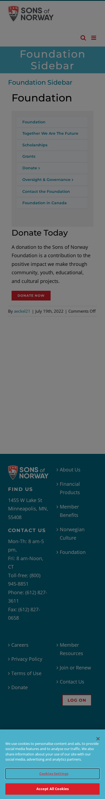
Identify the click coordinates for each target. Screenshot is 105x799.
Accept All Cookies (52, 788)
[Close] (98, 738)
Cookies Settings (53, 773)
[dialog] (52, 764)
